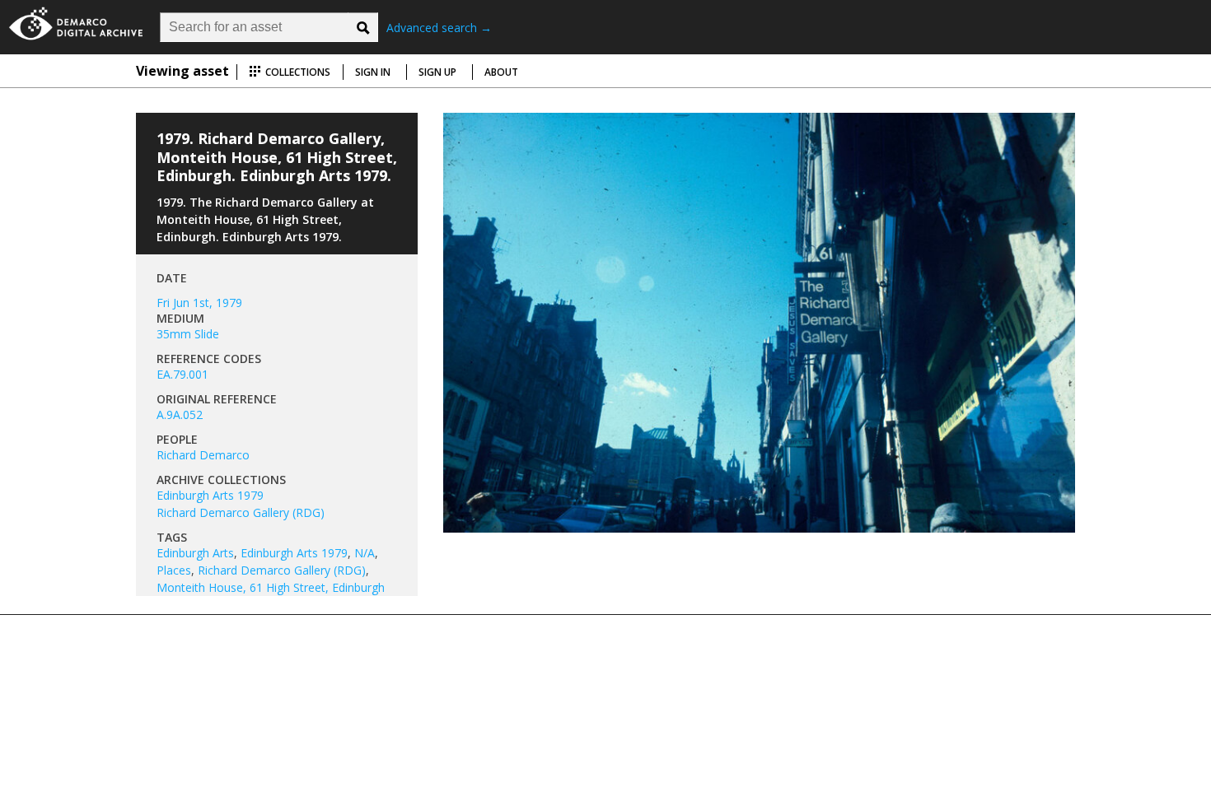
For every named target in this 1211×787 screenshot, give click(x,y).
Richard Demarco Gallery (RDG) (241, 512)
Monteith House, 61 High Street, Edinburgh (271, 587)
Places (174, 570)
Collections (296, 72)
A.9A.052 (180, 414)
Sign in (372, 72)
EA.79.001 (182, 374)
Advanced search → (439, 27)
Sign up (437, 72)
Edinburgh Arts (195, 553)
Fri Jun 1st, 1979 (199, 302)
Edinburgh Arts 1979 (210, 495)
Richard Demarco (203, 455)
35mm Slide (188, 334)
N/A (364, 553)
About (501, 72)
